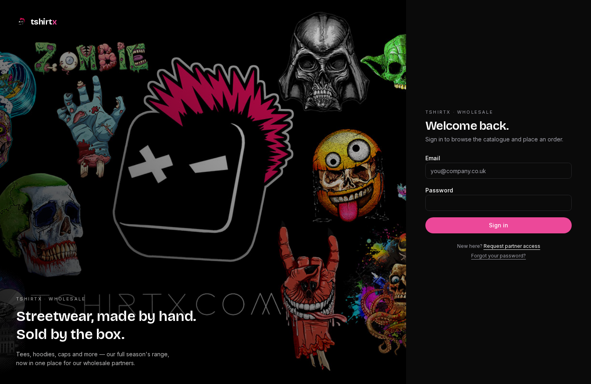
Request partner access (512, 246)
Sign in (498, 225)
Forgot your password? (498, 256)
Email (432, 158)
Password (439, 190)
